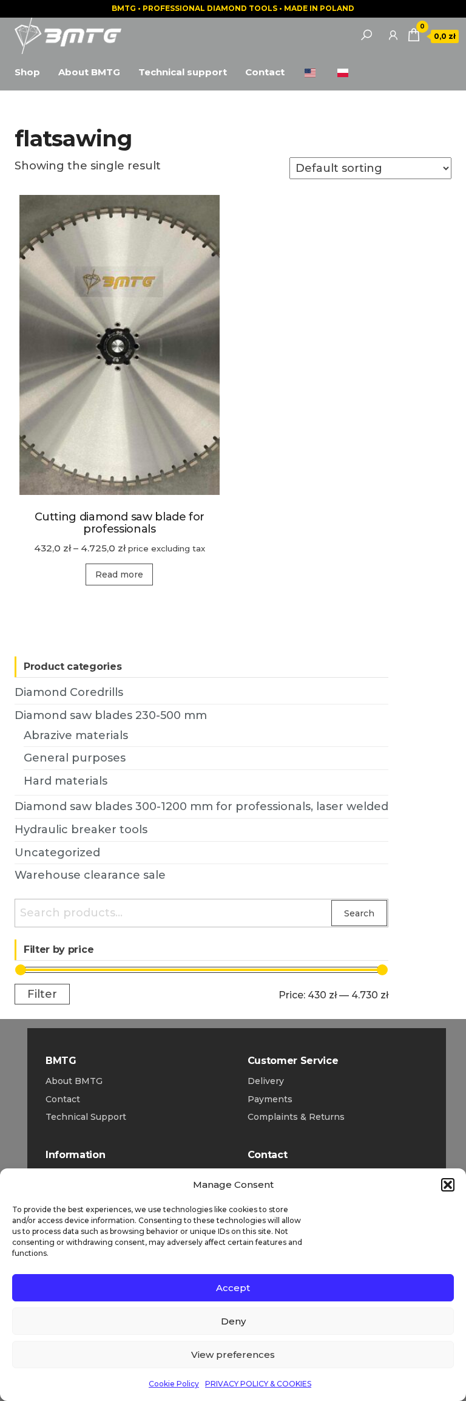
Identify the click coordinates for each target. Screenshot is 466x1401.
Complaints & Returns (296, 1116)
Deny (233, 1321)
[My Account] (393, 34)
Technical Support (86, 1116)
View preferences (233, 1354)
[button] (448, 1185)
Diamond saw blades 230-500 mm (111, 715)
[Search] (366, 34)
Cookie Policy (174, 1383)
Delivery (266, 1080)
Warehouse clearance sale (90, 875)
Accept (233, 1288)
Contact (265, 72)
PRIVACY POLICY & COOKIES (258, 1383)
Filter (42, 994)
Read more (119, 574)
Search (359, 913)
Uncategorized (57, 852)
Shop (27, 72)
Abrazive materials (76, 735)
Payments (270, 1099)
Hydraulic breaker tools (81, 829)
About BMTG (89, 72)
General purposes (75, 758)
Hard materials (65, 781)
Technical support (182, 72)
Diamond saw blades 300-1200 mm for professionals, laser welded (201, 806)
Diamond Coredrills (69, 692)
